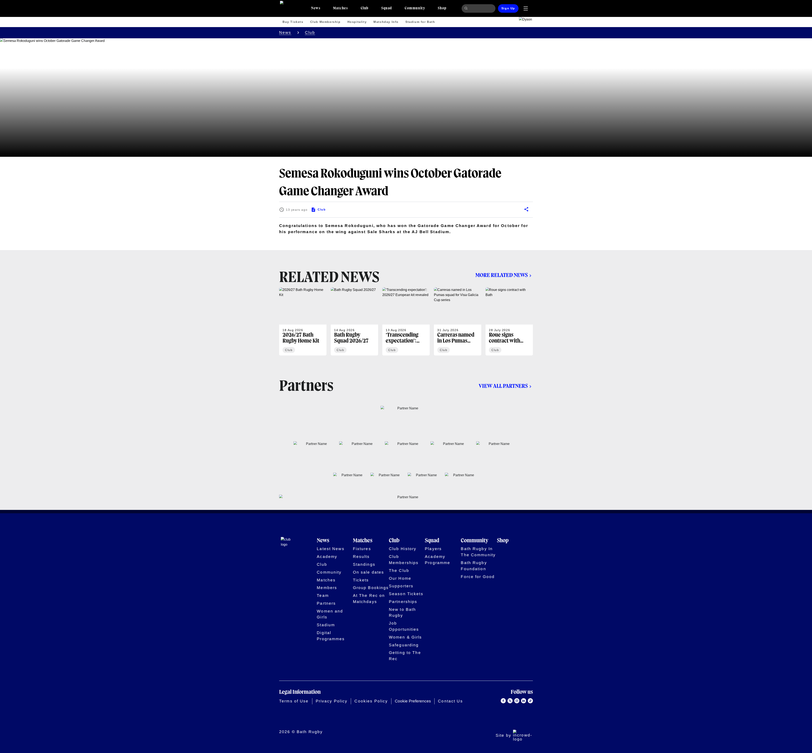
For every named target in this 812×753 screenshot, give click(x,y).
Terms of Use (294, 701)
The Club (399, 570)
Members (327, 587)
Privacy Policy (332, 701)
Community (329, 572)
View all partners (503, 386)
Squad (432, 540)
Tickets (361, 580)
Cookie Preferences (413, 701)
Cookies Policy (371, 701)
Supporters (401, 586)
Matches (326, 580)
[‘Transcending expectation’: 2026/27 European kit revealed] (406, 321)
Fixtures (362, 549)
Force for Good (478, 576)
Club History (403, 549)
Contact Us (450, 701)
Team (323, 595)
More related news (501, 275)
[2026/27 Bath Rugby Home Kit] (302, 321)
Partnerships (403, 601)
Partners (326, 603)
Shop (503, 540)
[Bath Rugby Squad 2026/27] (354, 321)
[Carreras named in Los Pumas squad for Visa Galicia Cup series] (457, 321)
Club (310, 32)
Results (361, 556)
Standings (364, 564)
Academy (327, 556)
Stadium (326, 625)
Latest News (330, 549)
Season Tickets (406, 594)
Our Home (400, 578)
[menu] (525, 8)
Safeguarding (404, 645)
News (285, 32)
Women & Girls (405, 637)
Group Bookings (371, 587)
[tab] (316, 8)
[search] (466, 8)
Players (433, 549)
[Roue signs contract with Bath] (509, 321)
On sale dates (368, 572)
